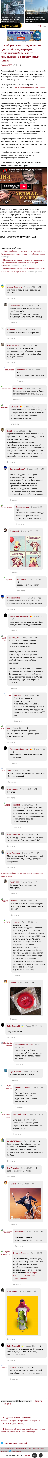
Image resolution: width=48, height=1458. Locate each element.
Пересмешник (22, 507)
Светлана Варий (17, 469)
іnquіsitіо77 (22, 579)
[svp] (2, 728)
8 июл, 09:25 (36, 1253)
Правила (38, 1401)
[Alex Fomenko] (2, 853)
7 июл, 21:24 (26, 882)
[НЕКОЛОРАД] (2, 345)
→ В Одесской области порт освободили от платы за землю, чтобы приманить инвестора (23, 1430)
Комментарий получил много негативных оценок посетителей (22, 874)
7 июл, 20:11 (28, 695)
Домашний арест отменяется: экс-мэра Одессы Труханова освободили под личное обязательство (23, 252)
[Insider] (5, 982)
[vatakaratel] (5, 305)
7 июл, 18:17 (23, 330)
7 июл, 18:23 (26, 346)
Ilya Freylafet (15, 1072)
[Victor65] (7, 695)
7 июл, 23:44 (29, 1141)
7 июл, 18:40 (36, 507)
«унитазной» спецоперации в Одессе (29, 87)
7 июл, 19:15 (27, 835)
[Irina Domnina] (2, 834)
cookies (27, 1455)
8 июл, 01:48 (32, 1232)
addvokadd (22, 370)
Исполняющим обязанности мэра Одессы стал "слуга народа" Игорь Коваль (23, 270)
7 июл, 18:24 (34, 370)
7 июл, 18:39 (19, 431)
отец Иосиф (12, 789)
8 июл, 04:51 (23, 983)
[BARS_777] (5, 882)
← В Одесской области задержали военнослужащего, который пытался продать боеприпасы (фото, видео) (20, 1420)
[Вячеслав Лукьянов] (5, 616)
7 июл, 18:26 (29, 407)
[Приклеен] (2, 329)
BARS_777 (14, 882)
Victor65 (17, 695)
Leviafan (14, 407)
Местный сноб (19, 1114)
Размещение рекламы (23, 1448)
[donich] (4, 1367)
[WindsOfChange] (2, 1141)
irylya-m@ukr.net (22, 1087)
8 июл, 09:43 (25, 1291)
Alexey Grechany (14, 287)
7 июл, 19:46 (39, 616)
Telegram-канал (17, 1451)
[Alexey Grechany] (2, 287)
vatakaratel (15, 306)
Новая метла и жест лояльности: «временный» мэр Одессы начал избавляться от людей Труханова (23, 263)
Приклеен (11, 330)
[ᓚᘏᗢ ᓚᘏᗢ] (3, 640)
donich (13, 1367)
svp (8, 728)
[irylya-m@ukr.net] (6, 1088)
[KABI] (2, 431)
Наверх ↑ (7, 1404)
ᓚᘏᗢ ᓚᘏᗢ (14, 638)
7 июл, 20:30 (27, 922)
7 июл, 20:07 (26, 901)
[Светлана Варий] (5, 469)
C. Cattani (14, 531)
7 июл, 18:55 (26, 531)
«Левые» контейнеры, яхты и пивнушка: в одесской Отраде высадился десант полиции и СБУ (35, 18)
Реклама (24, 41)
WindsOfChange (14, 1141)
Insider (13, 983)
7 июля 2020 (6, 65)
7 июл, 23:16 (34, 1114)
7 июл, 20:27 (31, 1026)
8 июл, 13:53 (23, 1367)
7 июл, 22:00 (37, 1087)
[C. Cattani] (5, 531)
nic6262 (16, 805)
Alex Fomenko (13, 853)
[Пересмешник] (7, 507)
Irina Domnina (13, 835)
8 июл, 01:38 (29, 1072)
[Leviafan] (4, 407)
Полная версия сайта (8, 1448)
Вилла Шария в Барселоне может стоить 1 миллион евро (25, 1275)
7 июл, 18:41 (29, 598)
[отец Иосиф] (2, 789)
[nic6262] (7, 805)
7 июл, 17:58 (29, 287)
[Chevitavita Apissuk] (6, 1045)
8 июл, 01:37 (26, 1168)
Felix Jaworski (13, 1026)
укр (40, 26)
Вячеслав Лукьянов (19, 616)
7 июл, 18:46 (32, 469)
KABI (9, 431)
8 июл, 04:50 (23, 1184)
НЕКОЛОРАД (13, 346)
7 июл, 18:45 (18, 771)
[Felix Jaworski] (2, 1026)
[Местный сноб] (5, 1117)
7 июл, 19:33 (27, 853)
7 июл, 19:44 (39, 749)
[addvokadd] (9, 369)
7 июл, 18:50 (27, 805)
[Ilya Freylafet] (5, 1071)
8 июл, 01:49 (35, 579)
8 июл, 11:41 (31, 1346)
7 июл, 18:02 (27, 306)
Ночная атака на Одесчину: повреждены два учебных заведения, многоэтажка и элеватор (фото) (11, 18)
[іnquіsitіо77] (9, 579)
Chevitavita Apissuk (24, 1045)
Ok (34, 1455)
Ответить (11, 299)
